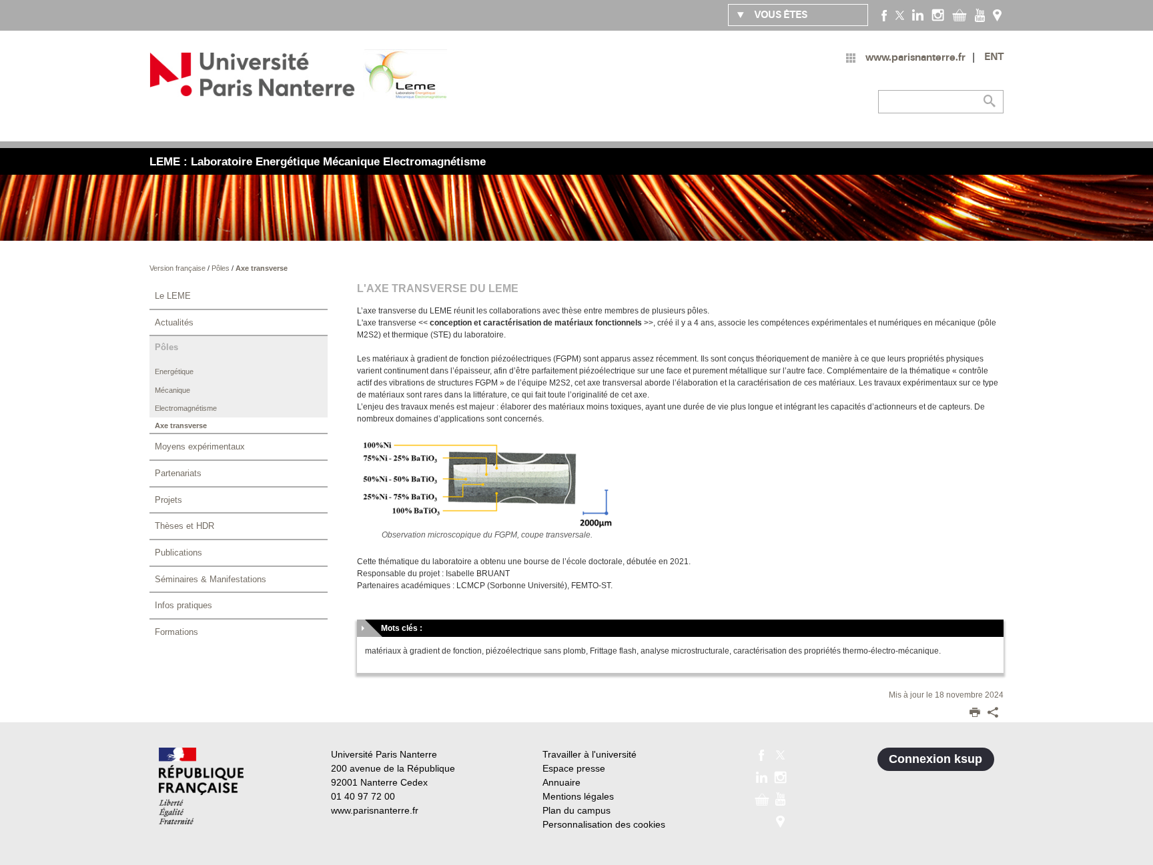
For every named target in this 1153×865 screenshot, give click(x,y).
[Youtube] (980, 14)
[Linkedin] (917, 14)
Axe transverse (262, 268)
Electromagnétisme (186, 408)
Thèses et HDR (184, 526)
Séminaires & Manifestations (210, 579)
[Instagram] (937, 14)
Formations (176, 632)
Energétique (174, 371)
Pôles (222, 268)
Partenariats (178, 473)
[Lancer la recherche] (990, 101)
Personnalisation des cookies (603, 824)
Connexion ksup (935, 759)
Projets (168, 500)
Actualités (174, 322)
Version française (178, 268)
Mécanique (172, 390)
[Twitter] (899, 14)
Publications (178, 553)
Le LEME (173, 296)
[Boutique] (959, 14)
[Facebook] (884, 14)
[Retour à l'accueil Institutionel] (201, 786)
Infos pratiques (183, 605)
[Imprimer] (975, 714)
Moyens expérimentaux (200, 447)
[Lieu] (997, 14)
